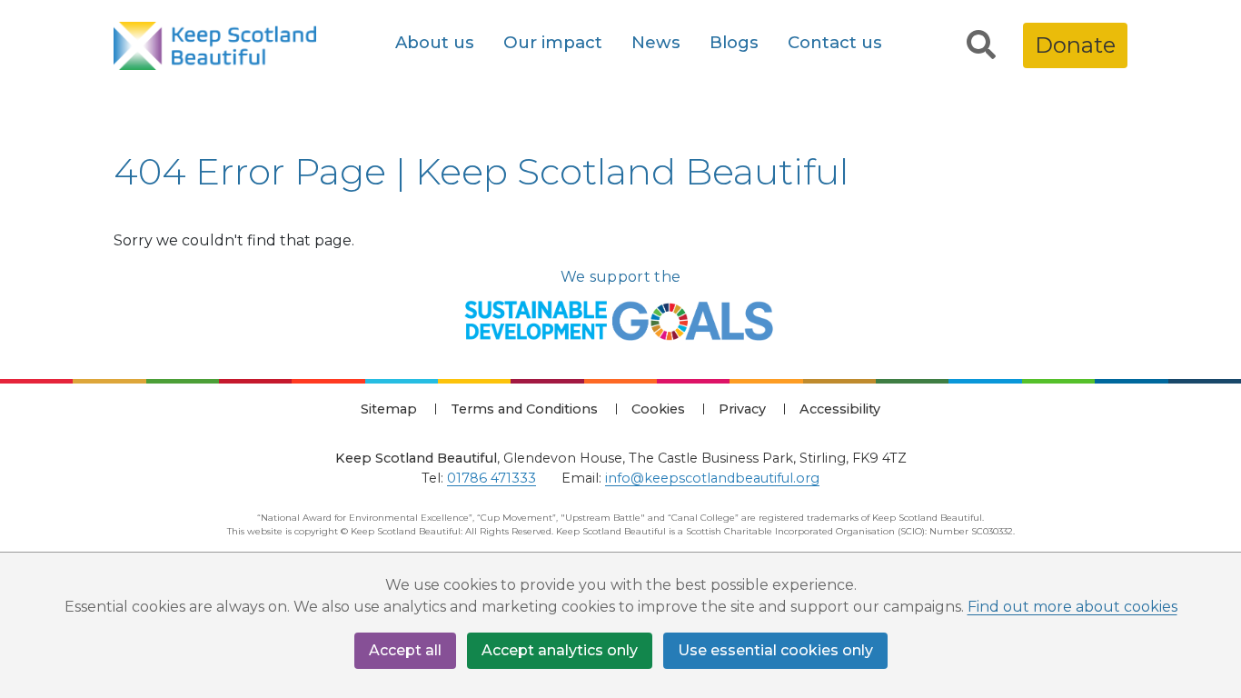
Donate (1075, 45)
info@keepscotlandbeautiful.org (712, 478)
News (655, 42)
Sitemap (389, 409)
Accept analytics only (560, 650)
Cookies (658, 409)
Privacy (742, 409)
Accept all (405, 650)
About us (434, 42)
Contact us (835, 42)
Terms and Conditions (524, 409)
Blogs (734, 42)
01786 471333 (491, 478)
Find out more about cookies (1072, 606)
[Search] (981, 45)
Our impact (552, 42)
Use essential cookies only (775, 650)
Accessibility (839, 409)
